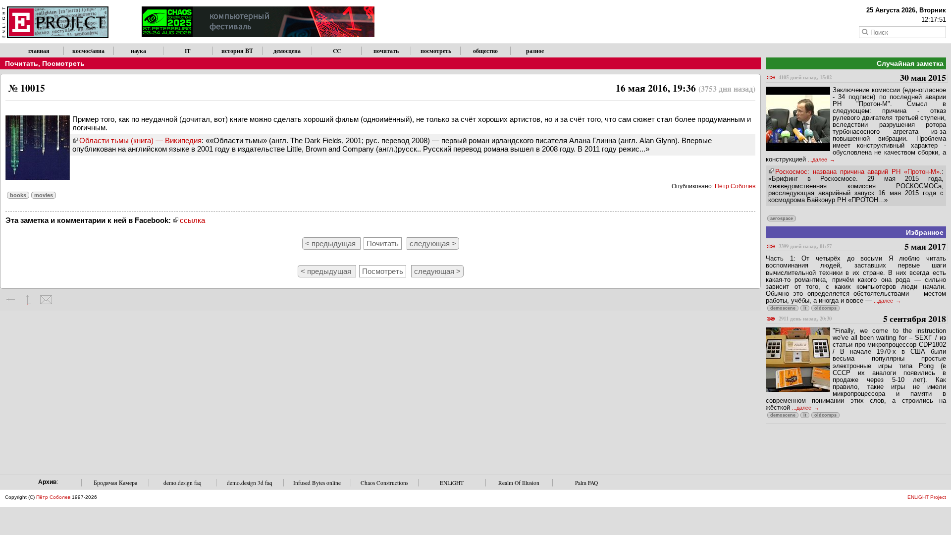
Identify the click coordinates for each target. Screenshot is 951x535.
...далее (818, 159)
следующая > (433, 243)
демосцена (287, 51)
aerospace (781, 218)
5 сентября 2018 (862, 319)
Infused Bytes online (317, 482)
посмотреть (436, 51)
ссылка (192, 220)
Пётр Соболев (735, 186)
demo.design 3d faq (249, 482)
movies (43, 195)
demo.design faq (182, 482)
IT (188, 51)
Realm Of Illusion (518, 482)
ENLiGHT (452, 482)
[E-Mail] (46, 300)
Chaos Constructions (384, 482)
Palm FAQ (586, 482)
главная (39, 51)
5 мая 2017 (862, 247)
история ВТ (237, 51)
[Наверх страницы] (28, 300)
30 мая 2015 (862, 78)
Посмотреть (63, 63)
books (18, 195)
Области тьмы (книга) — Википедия (140, 140)
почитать (386, 51)
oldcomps (825, 308)
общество (485, 51)
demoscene (782, 308)
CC (337, 51)
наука (138, 51)
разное (535, 51)
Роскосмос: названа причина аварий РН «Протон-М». (858, 171)
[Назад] (11, 300)
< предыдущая (331, 243)
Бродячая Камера (115, 482)
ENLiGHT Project (926, 497)
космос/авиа (88, 51)
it (804, 308)
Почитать (21, 63)
